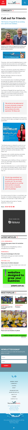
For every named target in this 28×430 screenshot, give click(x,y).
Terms (11, 409)
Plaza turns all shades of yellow (10, 330)
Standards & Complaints (14, 408)
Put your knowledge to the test (10, 254)
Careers (14, 396)
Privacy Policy (15, 409)
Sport (14, 387)
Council (14, 385)
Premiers (17, 307)
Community (6, 11)
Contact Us (14, 398)
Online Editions (14, 390)
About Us (14, 394)
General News (14, 381)
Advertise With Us (14, 392)
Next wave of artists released (9, 263)
